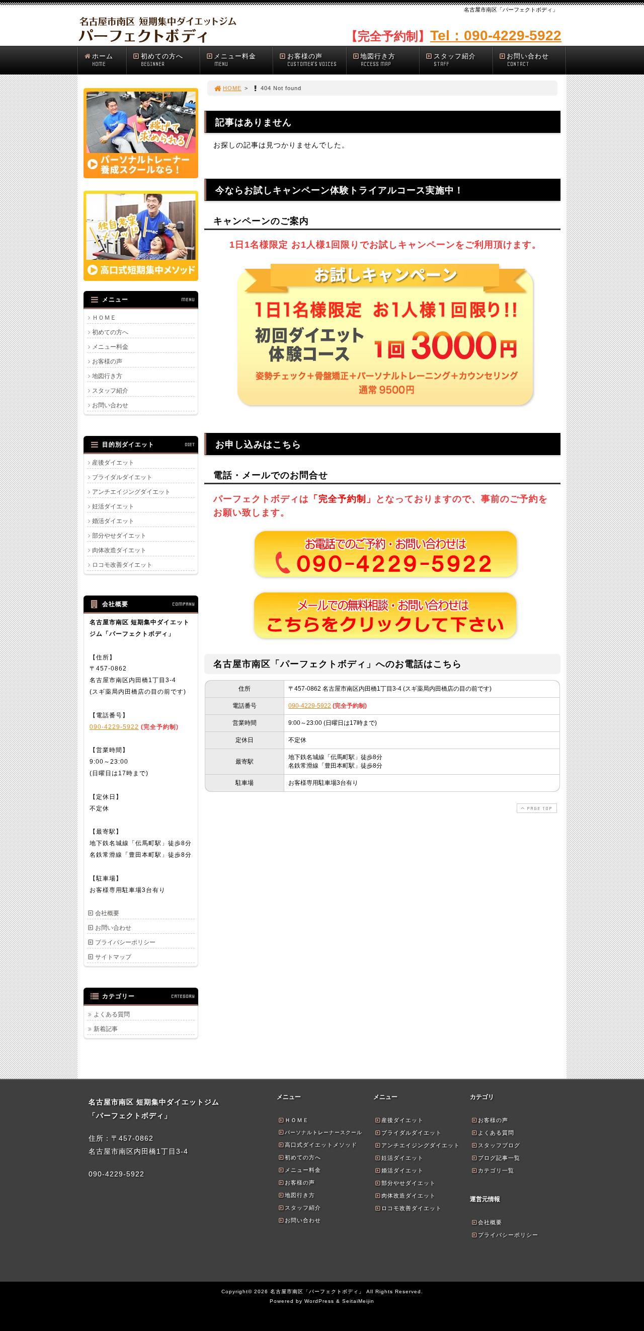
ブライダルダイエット (122, 477)
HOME (232, 88)
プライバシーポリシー (125, 942)
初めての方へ (162, 59)
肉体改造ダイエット (119, 550)
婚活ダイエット (113, 521)
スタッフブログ (499, 1145)
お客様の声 (312, 59)
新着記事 (106, 1028)
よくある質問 (112, 1014)
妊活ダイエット (113, 506)
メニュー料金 (235, 59)
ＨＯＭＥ (104, 317)
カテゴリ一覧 (496, 1170)
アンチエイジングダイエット (131, 491)
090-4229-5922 (309, 705)
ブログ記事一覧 (499, 1158)
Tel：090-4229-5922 (495, 35)
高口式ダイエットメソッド (321, 1145)
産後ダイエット (113, 462)
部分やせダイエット (119, 535)
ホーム (102, 59)
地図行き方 (377, 59)
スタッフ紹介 (455, 59)
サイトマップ (113, 956)
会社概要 (107, 913)
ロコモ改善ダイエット (122, 564)
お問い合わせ (528, 59)
